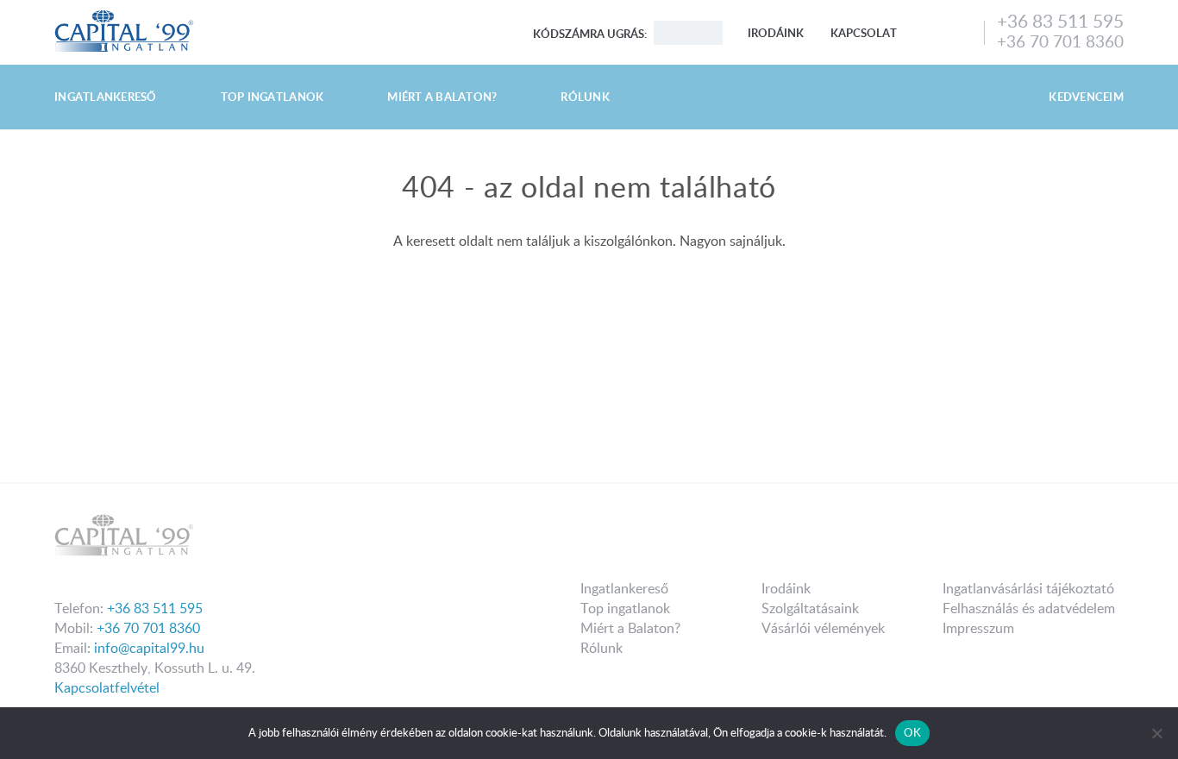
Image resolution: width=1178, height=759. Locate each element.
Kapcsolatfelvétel (107, 687)
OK (912, 732)
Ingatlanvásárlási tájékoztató (1028, 588)
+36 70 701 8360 (1060, 41)
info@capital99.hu (149, 647)
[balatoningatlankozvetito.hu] (124, 15)
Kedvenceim (1086, 96)
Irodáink (776, 33)
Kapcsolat (863, 33)
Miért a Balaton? (442, 96)
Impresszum (978, 627)
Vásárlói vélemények (823, 627)
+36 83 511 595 (1060, 21)
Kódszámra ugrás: (590, 33)
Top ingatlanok (272, 96)
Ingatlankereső (105, 96)
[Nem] (1156, 733)
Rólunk (585, 96)
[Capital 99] (317, 540)
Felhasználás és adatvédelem (1029, 608)
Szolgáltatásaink (810, 608)
